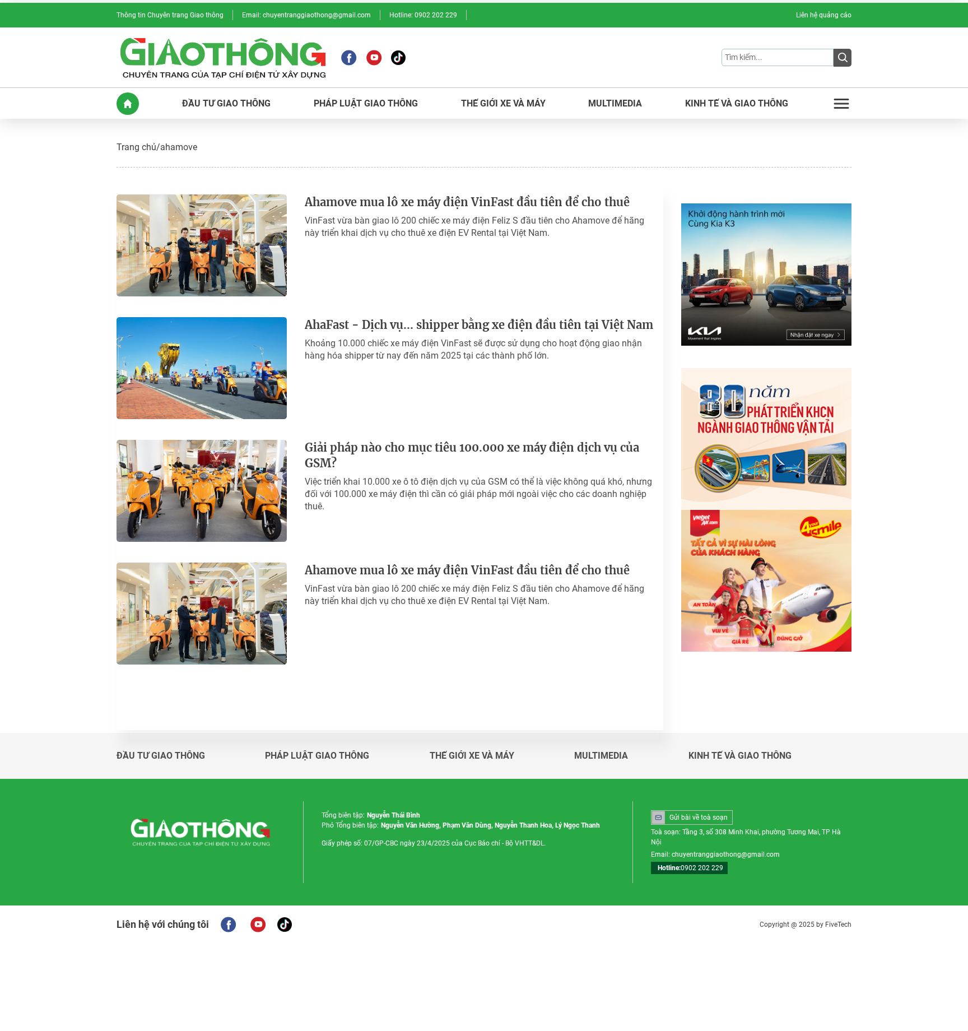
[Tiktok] (398, 57)
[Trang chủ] (128, 103)
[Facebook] (348, 58)
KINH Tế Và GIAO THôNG (736, 104)
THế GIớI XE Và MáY (503, 104)
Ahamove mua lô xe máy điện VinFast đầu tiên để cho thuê (467, 202)
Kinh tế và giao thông (740, 756)
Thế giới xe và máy (472, 756)
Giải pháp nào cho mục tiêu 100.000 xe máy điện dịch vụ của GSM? (472, 455)
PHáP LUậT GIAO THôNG (366, 104)
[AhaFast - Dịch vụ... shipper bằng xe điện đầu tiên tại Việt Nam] (202, 368)
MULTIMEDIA (615, 104)
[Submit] (842, 58)
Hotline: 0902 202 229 (423, 15)
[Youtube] (374, 58)
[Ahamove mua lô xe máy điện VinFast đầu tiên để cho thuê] (202, 245)
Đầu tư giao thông (161, 756)
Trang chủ (136, 147)
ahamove (178, 147)
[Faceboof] (228, 924)
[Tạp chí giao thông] (223, 57)
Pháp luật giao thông (317, 756)
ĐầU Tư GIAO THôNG (226, 104)
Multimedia (601, 756)
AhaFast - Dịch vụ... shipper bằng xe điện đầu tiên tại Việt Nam (479, 325)
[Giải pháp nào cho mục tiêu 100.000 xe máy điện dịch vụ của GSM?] (202, 491)
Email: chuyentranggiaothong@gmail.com (306, 15)
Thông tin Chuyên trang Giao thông (170, 15)
